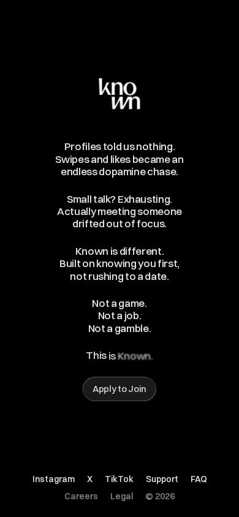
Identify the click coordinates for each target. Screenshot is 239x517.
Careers (81, 496)
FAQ (199, 479)
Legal (121, 496)
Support (162, 479)
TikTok (119, 479)
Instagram (53, 479)
